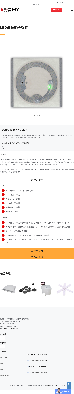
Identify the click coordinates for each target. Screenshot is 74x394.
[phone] (3, 147)
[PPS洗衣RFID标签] (9, 289)
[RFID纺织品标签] (46, 289)
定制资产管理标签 (3, 357)
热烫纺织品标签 (61, 289)
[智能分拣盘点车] (27, 289)
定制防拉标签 (2, 369)
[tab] (37, 180)
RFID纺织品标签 (43, 289)
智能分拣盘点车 (24, 289)
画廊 (12, 289)
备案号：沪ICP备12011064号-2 (56, 385)
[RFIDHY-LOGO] (9, 8)
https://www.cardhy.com (11, 328)
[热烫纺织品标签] (65, 289)
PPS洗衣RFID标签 (6, 289)
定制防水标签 (2, 363)
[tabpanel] (37, 215)
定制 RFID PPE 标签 (4, 375)
